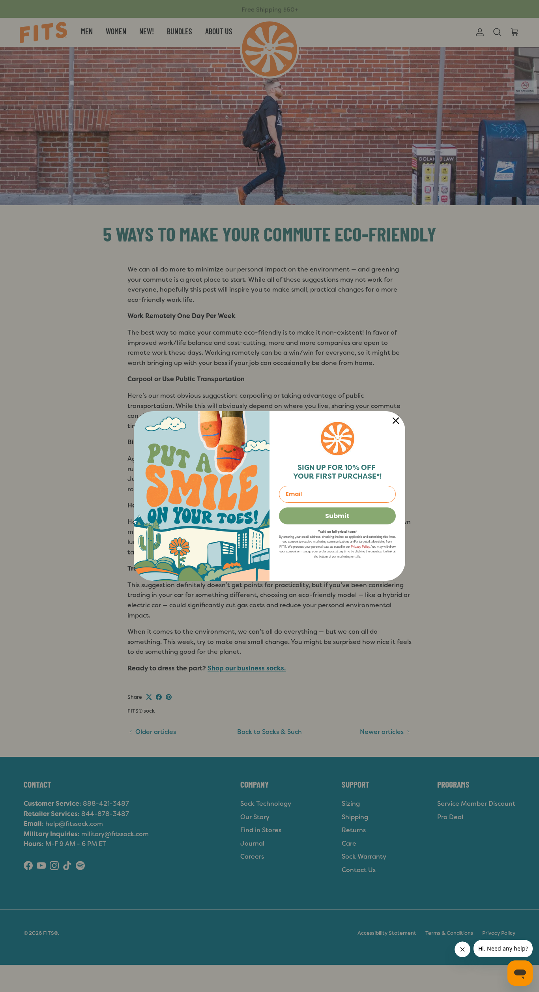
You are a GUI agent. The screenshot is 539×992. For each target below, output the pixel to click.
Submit (337, 515)
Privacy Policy (360, 546)
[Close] (395, 420)
